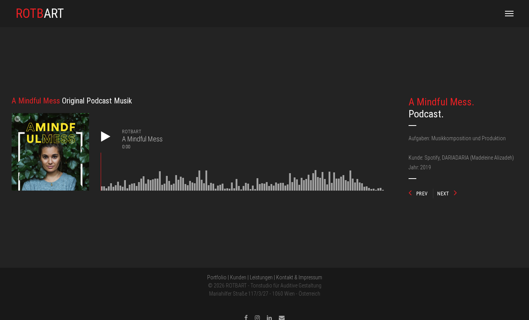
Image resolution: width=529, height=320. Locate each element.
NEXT (443, 193)
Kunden (238, 277)
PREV (422, 193)
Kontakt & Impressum (299, 277)
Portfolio (217, 277)
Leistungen (261, 277)
